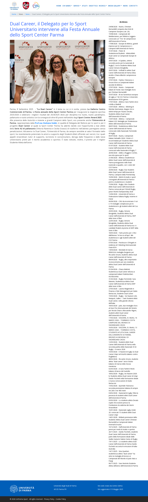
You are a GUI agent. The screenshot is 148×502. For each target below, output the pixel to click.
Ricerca (102, 6)
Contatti (133, 6)
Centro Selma (117, 486)
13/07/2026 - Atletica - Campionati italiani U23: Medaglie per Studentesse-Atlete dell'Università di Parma (123, 121)
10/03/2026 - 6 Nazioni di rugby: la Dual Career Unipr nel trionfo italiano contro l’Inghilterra (123, 354)
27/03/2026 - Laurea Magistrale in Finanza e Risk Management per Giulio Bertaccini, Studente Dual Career (123, 291)
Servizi (76, 6)
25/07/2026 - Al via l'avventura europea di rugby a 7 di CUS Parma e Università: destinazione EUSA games (123, 97)
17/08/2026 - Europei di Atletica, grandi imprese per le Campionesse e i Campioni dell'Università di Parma (123, 46)
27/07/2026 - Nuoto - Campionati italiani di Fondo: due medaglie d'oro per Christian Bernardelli (122, 89)
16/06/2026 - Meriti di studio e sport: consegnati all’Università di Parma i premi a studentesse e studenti (122, 179)
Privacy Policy (49, 499)
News (125, 6)
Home (58, 6)
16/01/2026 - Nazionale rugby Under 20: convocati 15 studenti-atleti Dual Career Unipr (122, 412)
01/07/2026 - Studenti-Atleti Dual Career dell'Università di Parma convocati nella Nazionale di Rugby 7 (122, 147)
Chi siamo (66, 6)
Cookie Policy (61, 499)
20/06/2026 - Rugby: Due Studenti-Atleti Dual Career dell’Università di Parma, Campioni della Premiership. (122, 172)
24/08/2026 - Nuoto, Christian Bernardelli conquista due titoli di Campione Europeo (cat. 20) (121, 29)
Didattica (93, 6)
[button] (72, 6)
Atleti (85, 6)
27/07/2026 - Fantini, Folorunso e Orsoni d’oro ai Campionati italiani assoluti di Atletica (121, 82)
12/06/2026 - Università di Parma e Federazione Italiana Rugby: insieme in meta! (123, 196)
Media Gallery (114, 6)
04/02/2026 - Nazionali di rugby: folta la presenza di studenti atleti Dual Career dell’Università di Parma (123, 395)
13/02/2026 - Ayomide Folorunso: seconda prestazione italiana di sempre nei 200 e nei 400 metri (123, 388)
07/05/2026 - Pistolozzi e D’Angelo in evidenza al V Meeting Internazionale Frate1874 (122, 245)
